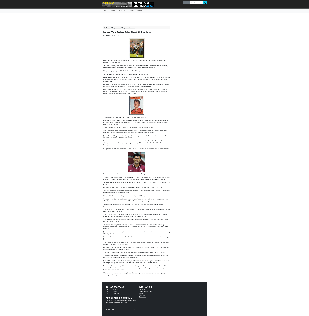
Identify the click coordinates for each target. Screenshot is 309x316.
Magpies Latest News (128, 28)
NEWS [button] (104, 11)
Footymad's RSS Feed (112, 293)
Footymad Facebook (112, 289)
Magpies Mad (116, 28)
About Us (142, 289)
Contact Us (142, 297)
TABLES (132, 11)
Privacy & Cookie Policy (146, 291)
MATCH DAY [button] (122, 11)
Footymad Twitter (111, 291)
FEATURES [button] (139, 11)
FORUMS (113, 11)
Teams (186, 3)
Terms (141, 293)
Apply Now (123, 302)
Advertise (142, 295)
